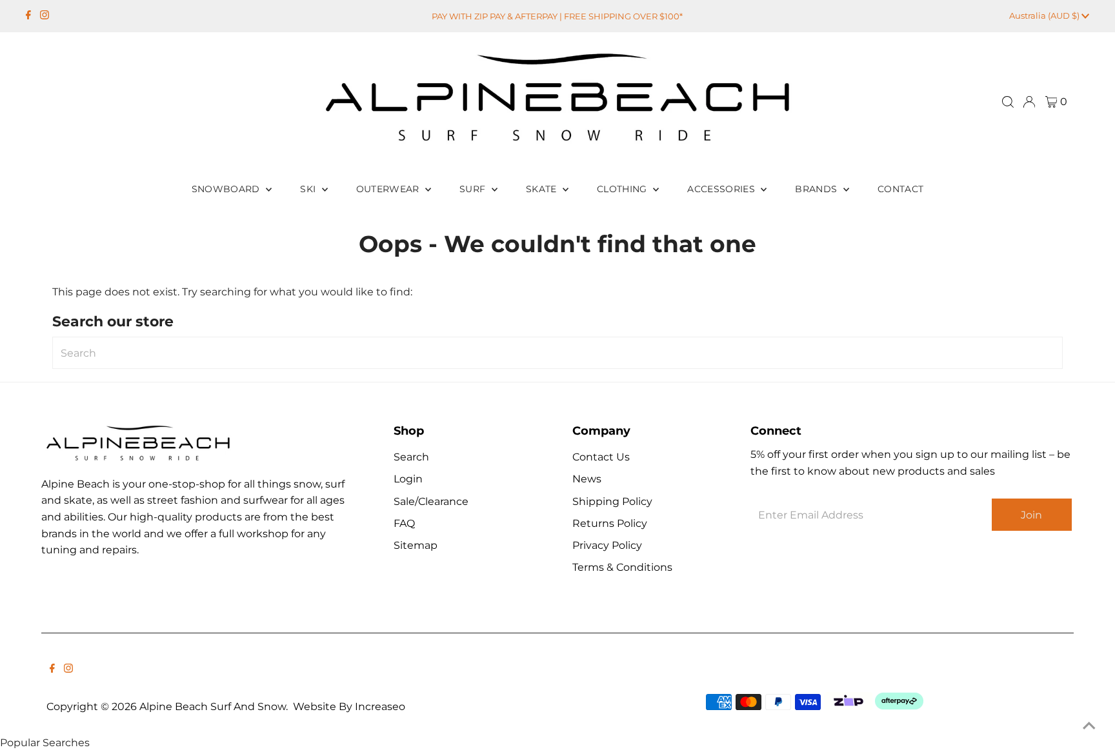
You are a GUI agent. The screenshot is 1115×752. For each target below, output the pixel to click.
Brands (817, 189)
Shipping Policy (612, 501)
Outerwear (389, 189)
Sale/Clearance (431, 501)
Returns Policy (609, 523)
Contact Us (601, 457)
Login (408, 479)
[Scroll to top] (1089, 726)
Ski (309, 189)
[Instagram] (44, 16)
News (586, 479)
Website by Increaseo (349, 706)
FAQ (404, 523)
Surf (473, 189)
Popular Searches (45, 743)
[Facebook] (28, 16)
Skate (542, 189)
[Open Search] (1008, 102)
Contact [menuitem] (900, 189)
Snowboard (227, 189)
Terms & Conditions (622, 567)
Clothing (623, 189)
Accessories (722, 189)
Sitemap (415, 545)
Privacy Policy (607, 545)
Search (411, 457)
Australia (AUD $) (1045, 15)
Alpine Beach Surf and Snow (212, 706)
